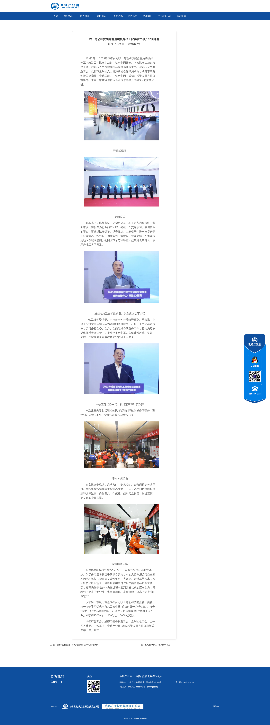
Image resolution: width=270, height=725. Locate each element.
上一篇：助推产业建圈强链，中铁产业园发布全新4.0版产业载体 (74, 645)
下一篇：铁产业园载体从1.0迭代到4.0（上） (154, 645)
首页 (55, 16)
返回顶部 (216, 706)
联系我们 (147, 16)
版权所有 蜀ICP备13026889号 (135, 719)
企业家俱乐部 (164, 16)
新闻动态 (68, 16)
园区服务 (101, 16)
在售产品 (118, 16)
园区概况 (84, 16)
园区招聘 (132, 16)
